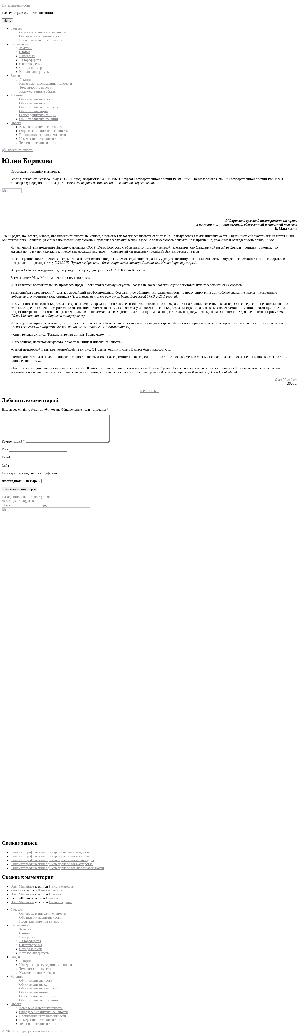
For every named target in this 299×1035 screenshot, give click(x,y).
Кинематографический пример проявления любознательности (57, 868)
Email (6, 457)
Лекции (25, 79)
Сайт (5, 465)
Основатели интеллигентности (42, 32)
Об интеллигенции (33, 111)
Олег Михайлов (286, 379)
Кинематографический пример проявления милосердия (52, 860)
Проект (16, 123)
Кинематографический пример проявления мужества (50, 856)
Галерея (16, 28)
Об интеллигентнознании (38, 119)
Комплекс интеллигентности (41, 127)
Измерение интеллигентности (41, 138)
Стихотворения (30, 64)
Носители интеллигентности (41, 40)
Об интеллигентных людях (39, 107)
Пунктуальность (61, 886)
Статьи (24, 52)
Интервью (27, 56)
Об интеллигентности (35, 99)
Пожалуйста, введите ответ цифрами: (30, 473)
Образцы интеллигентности (40, 36)
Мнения (17, 95)
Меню (7, 20)
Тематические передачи (37, 87)
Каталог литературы (34, 72)
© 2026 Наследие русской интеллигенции (33, 1031)
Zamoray (17, 890)
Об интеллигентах (33, 103)
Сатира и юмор (30, 68)
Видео (15, 75)
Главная (55, 894)
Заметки (25, 48)
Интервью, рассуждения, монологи (45, 83)
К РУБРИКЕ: (149, 391)
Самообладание (60, 902)
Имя (5, 449)
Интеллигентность (16, 5)
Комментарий (13, 441)
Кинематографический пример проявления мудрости (50, 852)
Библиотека (19, 44)
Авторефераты (30, 60)
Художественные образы (37, 91)
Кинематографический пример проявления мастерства (52, 864)
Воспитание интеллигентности (42, 135)
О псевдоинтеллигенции (37, 115)
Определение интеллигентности (43, 131)
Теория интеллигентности (38, 142)
